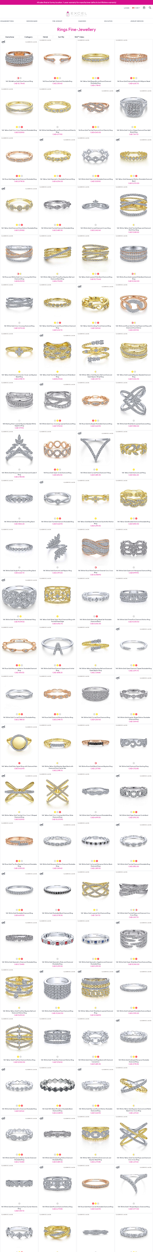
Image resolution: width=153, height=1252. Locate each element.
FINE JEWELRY (57, 21)
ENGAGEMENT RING (7, 21)
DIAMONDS (82, 21)
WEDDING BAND (31, 21)
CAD (137, 8)
